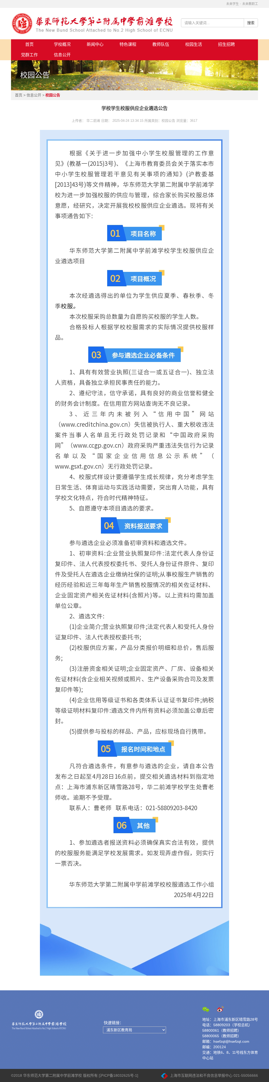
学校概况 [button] (62, 44)
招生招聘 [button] (226, 44)
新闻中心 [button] (95, 44)
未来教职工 (250, 4)
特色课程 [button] (128, 44)
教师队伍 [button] (160, 44)
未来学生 (232, 4)
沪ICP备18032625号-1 (118, 1075)
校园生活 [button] (193, 44)
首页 (29, 44)
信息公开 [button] (62, 55)
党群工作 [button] (29, 55)
